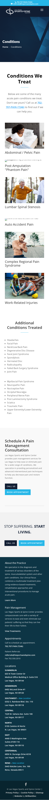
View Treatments (13, 631)
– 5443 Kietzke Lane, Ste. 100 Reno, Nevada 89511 (17, 766)
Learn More (10, 600)
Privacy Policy (12, 792)
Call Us (11, 486)
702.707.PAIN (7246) (14, 646)
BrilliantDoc (30, 796)
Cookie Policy (27, 792)
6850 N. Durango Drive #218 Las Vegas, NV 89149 (18, 754)
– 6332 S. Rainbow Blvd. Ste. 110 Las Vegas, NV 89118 (19, 701)
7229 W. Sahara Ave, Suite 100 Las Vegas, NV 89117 (19, 714)
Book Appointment (18, 492)
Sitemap (39, 792)
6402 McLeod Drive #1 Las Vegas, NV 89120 (15, 689)
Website (18, 796)
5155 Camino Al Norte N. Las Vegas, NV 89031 (15, 726)
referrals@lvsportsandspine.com (20, 655)
